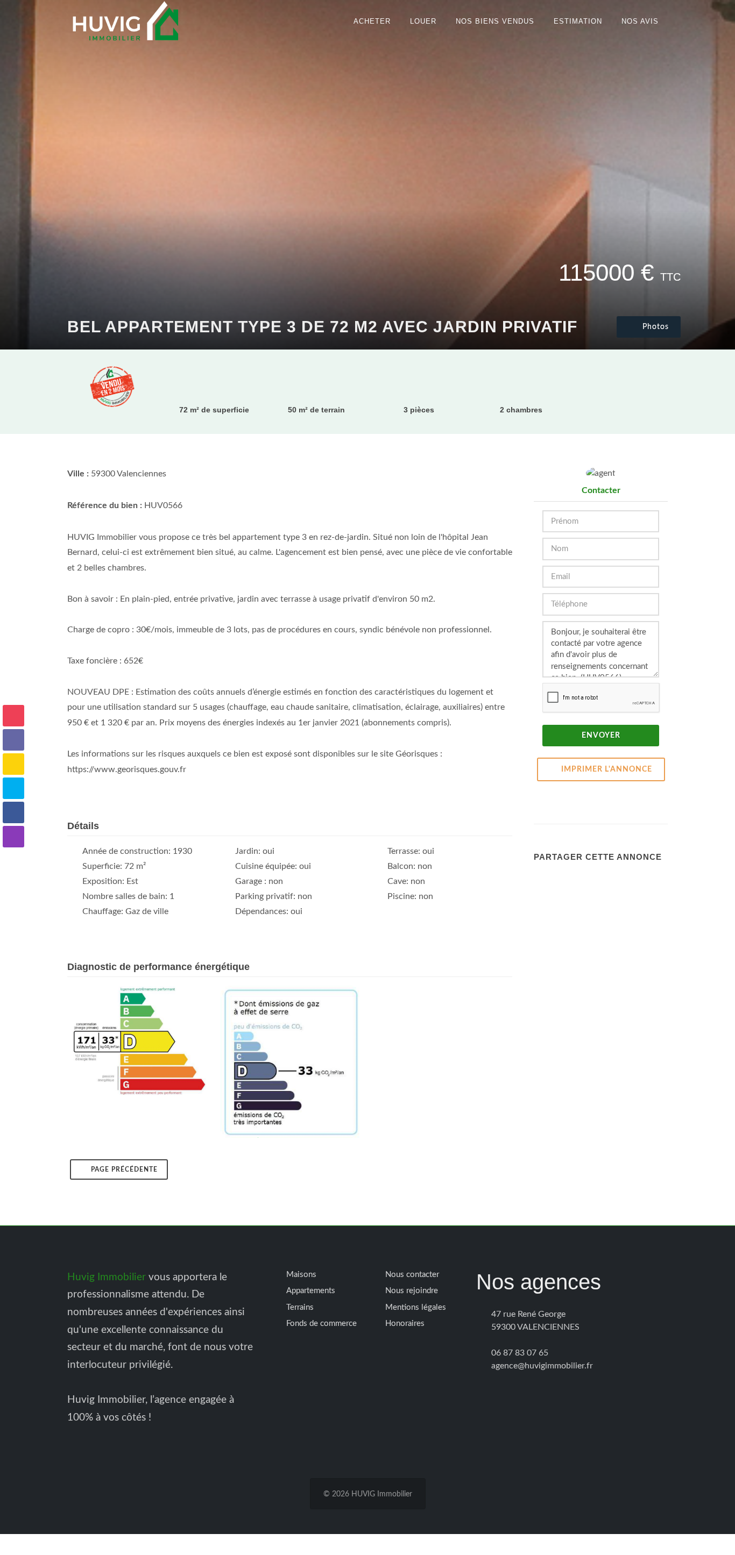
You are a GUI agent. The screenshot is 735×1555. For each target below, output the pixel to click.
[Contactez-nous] (13, 740)
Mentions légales (415, 1307)
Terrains (300, 1307)
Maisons (301, 1275)
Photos (654, 327)
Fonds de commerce (321, 1323)
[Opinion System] (13, 764)
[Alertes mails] (13, 715)
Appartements (310, 1291)
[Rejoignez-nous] (13, 788)
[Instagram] (13, 836)
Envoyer (601, 735)
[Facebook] (13, 812)
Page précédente (124, 1169)
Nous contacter (412, 1275)
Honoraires (405, 1323)
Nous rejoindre (411, 1291)
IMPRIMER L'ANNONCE (606, 769)
